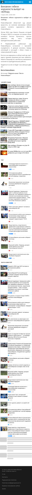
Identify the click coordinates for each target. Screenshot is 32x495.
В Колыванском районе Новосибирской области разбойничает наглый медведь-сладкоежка (20, 174)
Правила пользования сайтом (11, 486)
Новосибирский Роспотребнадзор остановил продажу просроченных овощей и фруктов (18, 274)
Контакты (5, 477)
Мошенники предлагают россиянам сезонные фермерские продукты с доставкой (19, 183)
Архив (4, 489)
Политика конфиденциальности (11, 483)
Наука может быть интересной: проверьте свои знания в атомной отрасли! (17, 396)
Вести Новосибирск (8, 70)
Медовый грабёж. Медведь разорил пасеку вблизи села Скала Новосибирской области (19, 246)
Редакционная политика (9, 480)
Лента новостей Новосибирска (11, 491)
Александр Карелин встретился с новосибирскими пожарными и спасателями (18, 165)
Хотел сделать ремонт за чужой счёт (18, 403)
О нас (3, 474)
